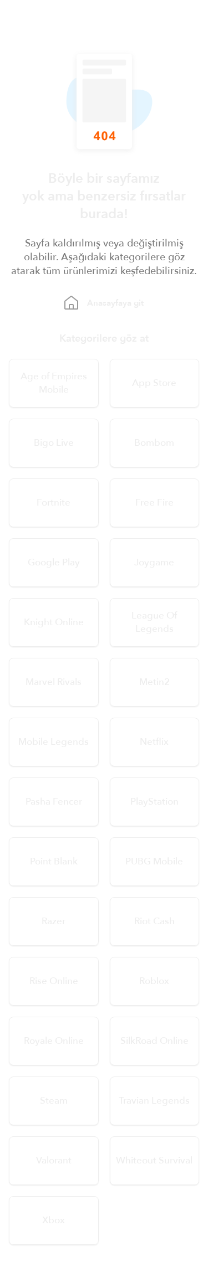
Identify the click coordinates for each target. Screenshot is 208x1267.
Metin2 (154, 682)
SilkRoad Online (154, 1040)
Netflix (154, 741)
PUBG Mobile (154, 861)
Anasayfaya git (115, 302)
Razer (53, 921)
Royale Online (54, 1040)
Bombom (154, 442)
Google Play (54, 562)
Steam (54, 1100)
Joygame (154, 562)
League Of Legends (154, 622)
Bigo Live (54, 442)
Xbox (53, 1220)
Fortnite (53, 502)
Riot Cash (154, 921)
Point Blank (54, 861)
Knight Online (54, 622)
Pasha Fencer (54, 801)
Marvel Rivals (54, 682)
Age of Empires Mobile (54, 383)
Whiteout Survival (154, 1160)
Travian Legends (154, 1100)
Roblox (154, 981)
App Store (154, 383)
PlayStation (154, 801)
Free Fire (154, 502)
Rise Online (53, 981)
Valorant (54, 1160)
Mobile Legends (53, 741)
